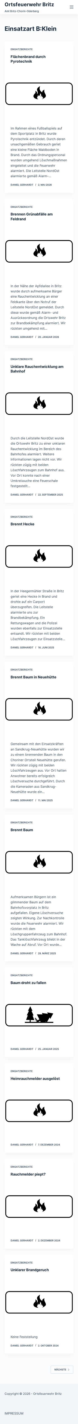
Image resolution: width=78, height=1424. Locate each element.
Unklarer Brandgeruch (30, 1270)
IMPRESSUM (14, 1413)
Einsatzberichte (22, 49)
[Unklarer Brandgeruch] (39, 1302)
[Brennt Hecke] (39, 556)
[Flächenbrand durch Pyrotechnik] (39, 94)
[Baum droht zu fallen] (39, 1015)
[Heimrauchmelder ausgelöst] (39, 1111)
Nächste (60, 1369)
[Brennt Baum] (39, 862)
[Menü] (71, 7)
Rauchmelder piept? (28, 1174)
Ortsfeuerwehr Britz (29, 4)
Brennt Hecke (22, 524)
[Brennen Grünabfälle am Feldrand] (39, 251)
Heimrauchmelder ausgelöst (35, 1078)
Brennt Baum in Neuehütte (33, 677)
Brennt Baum (22, 830)
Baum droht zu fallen (28, 983)
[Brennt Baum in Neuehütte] (39, 709)
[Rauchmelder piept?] (39, 1206)
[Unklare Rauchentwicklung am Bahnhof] (39, 403)
